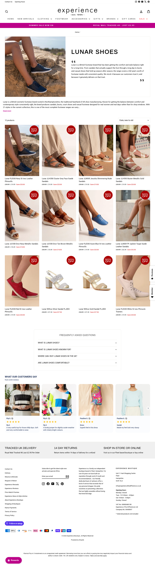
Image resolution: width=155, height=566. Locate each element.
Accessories (80, 19)
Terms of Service (10, 511)
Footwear (61, 19)
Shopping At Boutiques (12, 504)
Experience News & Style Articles (16, 496)
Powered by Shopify (77, 540)
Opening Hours (20, 2)
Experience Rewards (12, 484)
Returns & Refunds (11, 477)
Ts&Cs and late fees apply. (98, 556)
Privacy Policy (9, 515)
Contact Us (8, 2)
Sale (142, 19)
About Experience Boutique (14, 500)
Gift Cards (129, 19)
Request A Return (11, 481)
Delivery (7, 473)
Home (11, 19)
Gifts (97, 19)
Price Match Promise (12, 492)
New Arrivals (26, 19)
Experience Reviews (12, 488)
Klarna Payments (10, 508)
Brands (111, 19)
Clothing (44, 19)
